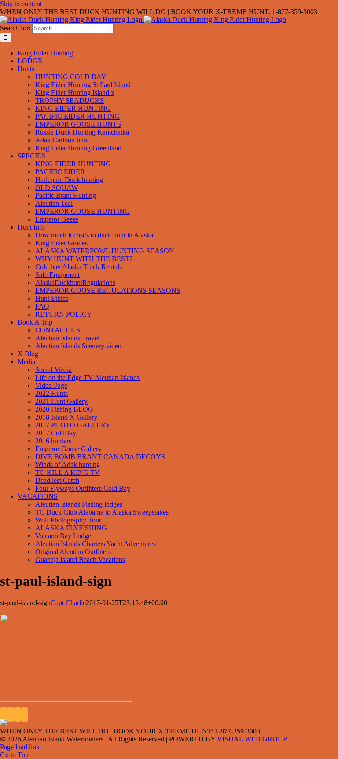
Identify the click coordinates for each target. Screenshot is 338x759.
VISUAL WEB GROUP (252, 739)
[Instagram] (17, 714)
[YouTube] (10, 714)
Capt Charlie (68, 602)
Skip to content (21, 3)
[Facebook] (3, 714)
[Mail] (24, 714)
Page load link (20, 747)
